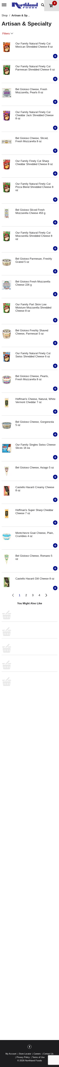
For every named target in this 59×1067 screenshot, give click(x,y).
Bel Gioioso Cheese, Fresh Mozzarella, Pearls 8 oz (31, 91)
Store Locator (25, 1054)
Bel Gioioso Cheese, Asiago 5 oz (34, 467)
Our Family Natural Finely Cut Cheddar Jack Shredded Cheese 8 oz (34, 115)
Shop (5, 15)
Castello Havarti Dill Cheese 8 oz (34, 578)
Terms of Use (38, 1057)
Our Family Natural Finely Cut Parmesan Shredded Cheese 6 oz (35, 68)
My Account (11, 1054)
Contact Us (48, 1054)
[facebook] (29, 1047)
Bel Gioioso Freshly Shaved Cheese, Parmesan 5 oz (31, 332)
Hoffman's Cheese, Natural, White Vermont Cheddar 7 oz (35, 401)
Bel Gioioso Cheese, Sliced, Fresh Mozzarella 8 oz (31, 140)
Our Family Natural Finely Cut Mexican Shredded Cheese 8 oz (34, 45)
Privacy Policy (23, 1057)
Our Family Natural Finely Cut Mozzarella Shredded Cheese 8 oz (33, 236)
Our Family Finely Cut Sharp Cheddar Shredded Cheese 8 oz (34, 162)
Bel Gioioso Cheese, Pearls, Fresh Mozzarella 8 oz (32, 378)
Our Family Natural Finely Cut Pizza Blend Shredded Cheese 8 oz (34, 187)
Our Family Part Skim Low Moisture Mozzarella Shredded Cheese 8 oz (33, 307)
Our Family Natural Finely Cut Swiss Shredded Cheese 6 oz (33, 355)
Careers (37, 1054)
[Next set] (46, 595)
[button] (55, 56)
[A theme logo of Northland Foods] (26, 4)
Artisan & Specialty (23, 15)
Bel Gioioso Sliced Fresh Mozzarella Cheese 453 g (30, 211)
